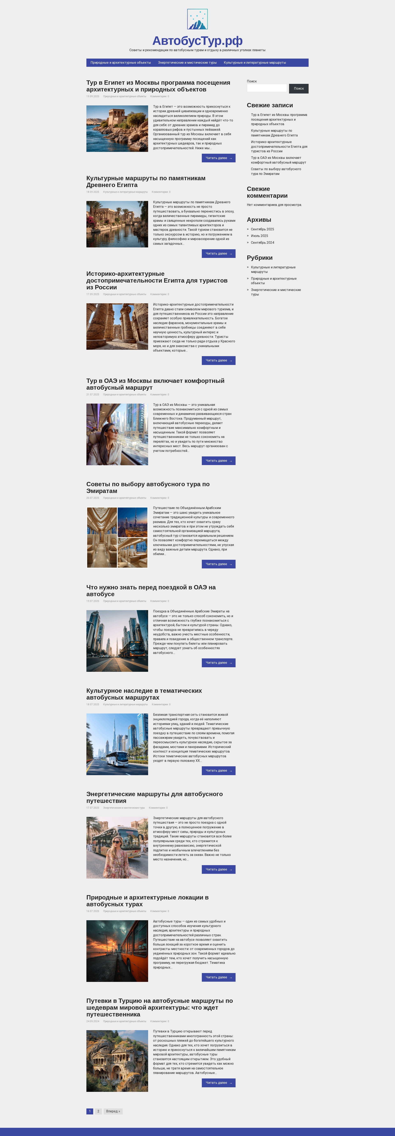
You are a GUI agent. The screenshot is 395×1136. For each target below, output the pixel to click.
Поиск (252, 81)
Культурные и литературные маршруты (125, 191)
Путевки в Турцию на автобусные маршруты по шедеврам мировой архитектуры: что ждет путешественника (159, 1007)
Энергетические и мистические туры (124, 807)
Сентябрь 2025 (262, 229)
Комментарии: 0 (159, 96)
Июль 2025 (259, 236)
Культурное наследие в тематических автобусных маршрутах (144, 694)
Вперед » (113, 1111)
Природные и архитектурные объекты (124, 96)
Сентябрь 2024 (262, 243)
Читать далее (216, 158)
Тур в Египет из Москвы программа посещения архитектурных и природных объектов (158, 86)
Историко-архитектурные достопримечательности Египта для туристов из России (157, 280)
